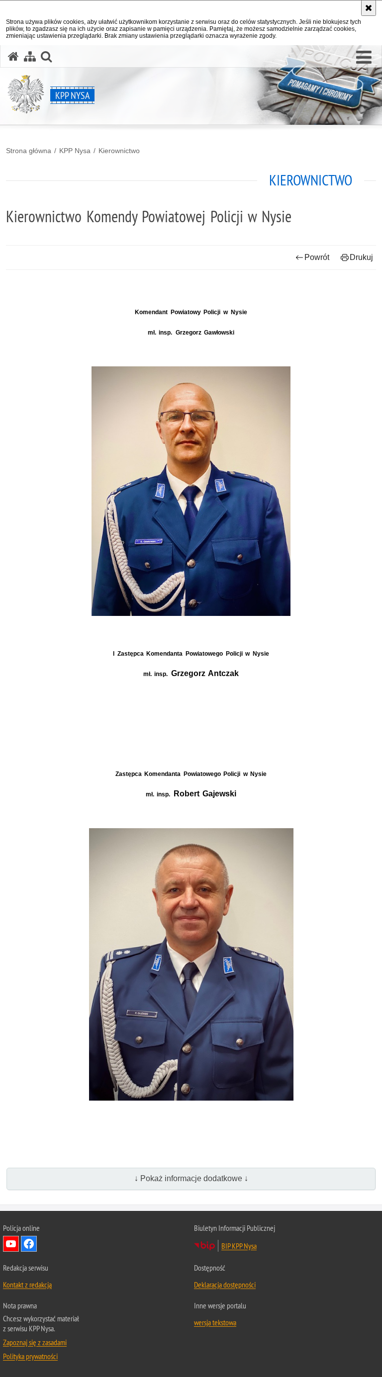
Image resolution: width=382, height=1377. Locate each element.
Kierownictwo (119, 151)
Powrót (316, 257)
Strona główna (28, 151)
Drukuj (361, 257)
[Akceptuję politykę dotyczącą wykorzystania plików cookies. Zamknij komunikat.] (368, 8)
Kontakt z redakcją (27, 1285)
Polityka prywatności (30, 1356)
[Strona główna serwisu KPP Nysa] (13, 56)
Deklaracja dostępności (225, 1285)
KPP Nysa (75, 151)
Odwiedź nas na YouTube (11, 1244)
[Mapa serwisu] (30, 56)
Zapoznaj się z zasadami (35, 1342)
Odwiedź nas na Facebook (29, 1244)
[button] (364, 57)
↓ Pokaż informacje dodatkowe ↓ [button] (191, 1178)
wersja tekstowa (215, 1322)
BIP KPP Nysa (239, 1246)
